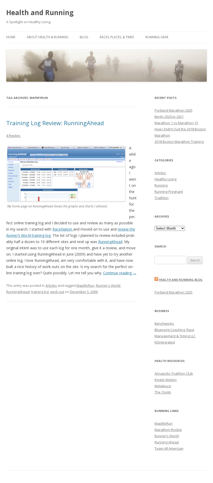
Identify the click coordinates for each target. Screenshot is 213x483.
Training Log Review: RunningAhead (55, 123)
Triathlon (162, 197)
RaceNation (62, 229)
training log (40, 291)
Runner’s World (167, 436)
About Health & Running (47, 37)
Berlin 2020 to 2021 (169, 116)
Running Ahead (167, 442)
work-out (57, 291)
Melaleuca (163, 386)
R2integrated (165, 342)
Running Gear (156, 37)
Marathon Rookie (168, 429)
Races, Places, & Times (117, 37)
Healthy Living (165, 179)
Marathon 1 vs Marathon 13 (176, 122)
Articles (51, 285)
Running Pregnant (169, 191)
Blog (84, 37)
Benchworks (164, 323)
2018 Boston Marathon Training (179, 141)
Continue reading (119, 272)
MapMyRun (85, 285)
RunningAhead (110, 241)
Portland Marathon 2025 (173, 110)
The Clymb (163, 392)
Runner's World (108, 285)
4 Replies (13, 135)
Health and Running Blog (181, 280)
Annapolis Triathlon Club (174, 373)
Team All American (169, 448)
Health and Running (40, 12)
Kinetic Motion (166, 379)
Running (161, 185)
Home (10, 37)
